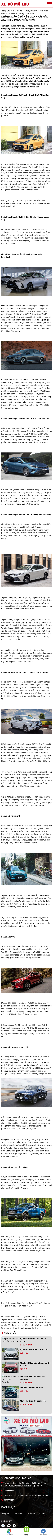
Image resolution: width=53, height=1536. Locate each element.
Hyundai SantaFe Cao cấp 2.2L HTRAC (33, 1340)
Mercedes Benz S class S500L (33, 1401)
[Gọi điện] (26, 1530)
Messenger (43, 1534)
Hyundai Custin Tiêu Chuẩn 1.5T (34, 1349)
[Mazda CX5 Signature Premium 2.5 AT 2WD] (10, 1367)
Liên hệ (42, 1513)
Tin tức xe (30, 1513)
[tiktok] (13, 1525)
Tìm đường (9, 1534)
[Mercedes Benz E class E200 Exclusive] (10, 1379)
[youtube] (9, 1525)
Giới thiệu (18, 1513)
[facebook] (4, 1525)
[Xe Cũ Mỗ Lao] (15, 3)
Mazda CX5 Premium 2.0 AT (32, 1387)
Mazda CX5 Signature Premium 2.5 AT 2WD (35, 1364)
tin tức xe (17, 11)
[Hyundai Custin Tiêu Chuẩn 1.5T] (10, 1354)
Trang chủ (5, 1513)
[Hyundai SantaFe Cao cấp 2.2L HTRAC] (10, 1340)
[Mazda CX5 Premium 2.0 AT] (10, 1392)
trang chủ (5, 11)
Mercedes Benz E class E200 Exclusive (32, 1377)
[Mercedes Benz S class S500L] (10, 1405)
